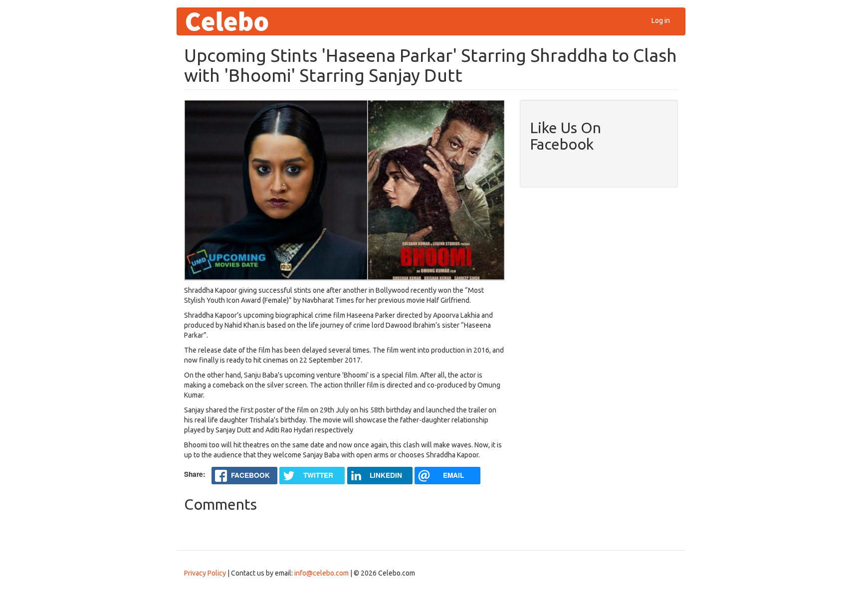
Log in (660, 20)
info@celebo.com (321, 573)
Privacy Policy (205, 573)
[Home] (231, 21)
